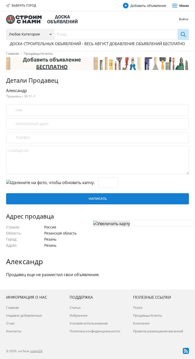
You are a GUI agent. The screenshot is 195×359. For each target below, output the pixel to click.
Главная (12, 53)
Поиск (138, 307)
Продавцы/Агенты (38, 53)
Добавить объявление (148, 5)
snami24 (36, 351)
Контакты (13, 331)
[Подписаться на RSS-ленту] (186, 351)
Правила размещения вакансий (158, 331)
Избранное (78, 315)
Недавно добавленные (24, 315)
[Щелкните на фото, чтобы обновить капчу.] (50, 182)
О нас (10, 323)
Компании (141, 323)
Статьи (75, 307)
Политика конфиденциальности (95, 331)
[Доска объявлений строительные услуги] (44, 19)
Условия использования (89, 323)
